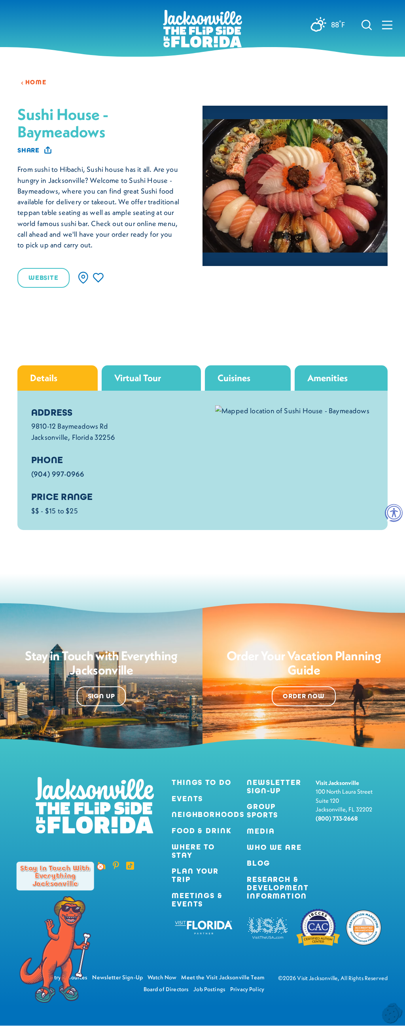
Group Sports (262, 811)
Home (35, 82)
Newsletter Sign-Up (274, 787)
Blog (258, 863)
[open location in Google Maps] (292, 409)
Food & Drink (202, 831)
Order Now (304, 696)
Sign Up (101, 696)
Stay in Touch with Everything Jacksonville (55, 876)
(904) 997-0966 (58, 474)
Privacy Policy (247, 989)
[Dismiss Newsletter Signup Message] (100, 866)
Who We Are (274, 848)
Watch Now (162, 977)
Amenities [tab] (327, 378)
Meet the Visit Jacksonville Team (222, 977)
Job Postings (209, 989)
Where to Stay (193, 851)
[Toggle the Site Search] (366, 24)
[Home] (202, 31)
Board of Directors (166, 989)
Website (43, 278)
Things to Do (201, 783)
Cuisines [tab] (234, 378)
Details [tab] (43, 378)
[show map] (83, 278)
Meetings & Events (197, 900)
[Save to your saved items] (98, 278)
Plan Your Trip (195, 875)
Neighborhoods (203, 815)
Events (187, 799)
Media (260, 831)
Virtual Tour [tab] (137, 378)
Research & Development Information (278, 888)
